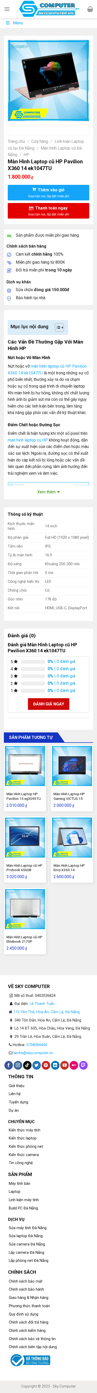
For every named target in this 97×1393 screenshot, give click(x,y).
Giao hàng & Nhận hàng (28, 1298)
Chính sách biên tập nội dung (33, 1347)
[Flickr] (74, 1065)
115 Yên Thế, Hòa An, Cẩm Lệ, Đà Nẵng (46, 1012)
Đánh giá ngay (48, 704)
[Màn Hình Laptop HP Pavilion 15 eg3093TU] (25, 766)
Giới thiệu (16, 1086)
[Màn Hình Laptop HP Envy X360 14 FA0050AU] (72, 837)
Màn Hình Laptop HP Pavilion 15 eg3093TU (23, 796)
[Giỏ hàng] (90, 9)
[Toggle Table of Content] (57, 327)
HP (26, 154)
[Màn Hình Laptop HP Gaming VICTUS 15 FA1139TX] (72, 766)
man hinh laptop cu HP (28, 440)
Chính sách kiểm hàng (27, 1330)
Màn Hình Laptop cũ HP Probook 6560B (24, 867)
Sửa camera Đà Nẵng (27, 1244)
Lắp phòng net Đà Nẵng (28, 1260)
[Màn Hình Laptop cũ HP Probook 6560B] (25, 837)
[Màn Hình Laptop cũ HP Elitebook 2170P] (25, 909)
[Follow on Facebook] (8, 1065)
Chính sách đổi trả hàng (28, 1322)
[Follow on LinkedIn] (55, 1065)
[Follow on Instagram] (18, 1065)
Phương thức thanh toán (29, 1306)
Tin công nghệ (21, 1163)
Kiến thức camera (24, 1155)
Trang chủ (16, 141)
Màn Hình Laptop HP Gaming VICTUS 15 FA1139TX (69, 798)
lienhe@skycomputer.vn (33, 1053)
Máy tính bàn (19, 1183)
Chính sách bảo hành (26, 1289)
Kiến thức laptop (22, 1138)
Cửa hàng (39, 141)
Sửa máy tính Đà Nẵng (28, 1228)
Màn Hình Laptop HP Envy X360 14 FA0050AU (69, 870)
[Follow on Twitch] (83, 1065)
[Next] (27, 126)
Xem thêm (46, 491)
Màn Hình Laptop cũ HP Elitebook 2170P (24, 939)
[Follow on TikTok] (27, 1065)
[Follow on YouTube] (64, 1065)
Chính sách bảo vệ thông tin (32, 1339)
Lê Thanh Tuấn (42, 1004)
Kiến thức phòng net (26, 1146)
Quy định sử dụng (23, 1314)
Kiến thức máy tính (24, 1130)
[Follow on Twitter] (36, 1065)
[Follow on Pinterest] (46, 1065)
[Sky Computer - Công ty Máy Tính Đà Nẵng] (48, 9)
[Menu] (7, 9)
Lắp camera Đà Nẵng (26, 1252)
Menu (18, 22)
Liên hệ (15, 1094)
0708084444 (36, 1045)
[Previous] (13, 126)
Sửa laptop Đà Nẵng (26, 1236)
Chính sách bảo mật (25, 1281)
